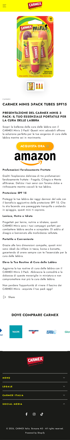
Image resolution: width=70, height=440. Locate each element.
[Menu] (4, 6)
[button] (56, 6)
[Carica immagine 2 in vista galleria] (39, 86)
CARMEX (7, 99)
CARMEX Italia (23, 428)
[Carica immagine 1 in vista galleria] (30, 86)
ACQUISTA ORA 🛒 (35, 146)
